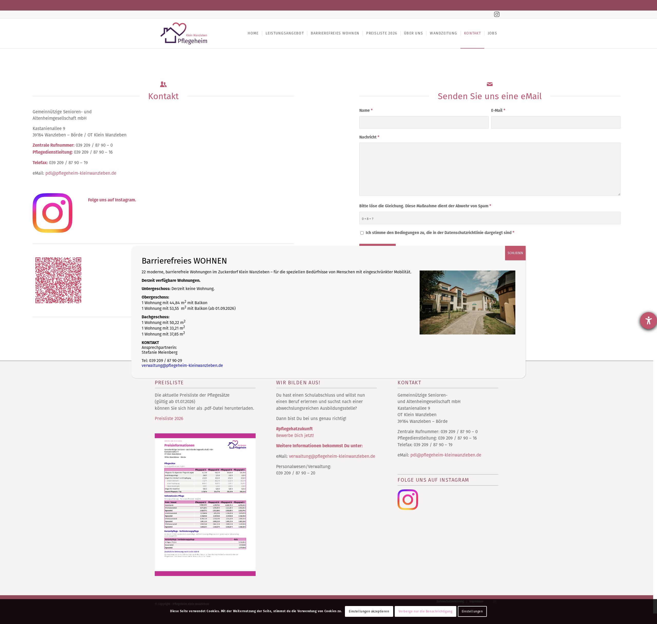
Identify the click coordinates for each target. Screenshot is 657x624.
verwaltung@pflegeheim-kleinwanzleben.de (182, 365)
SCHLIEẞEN (515, 253)
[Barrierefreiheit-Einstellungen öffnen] (648, 320)
